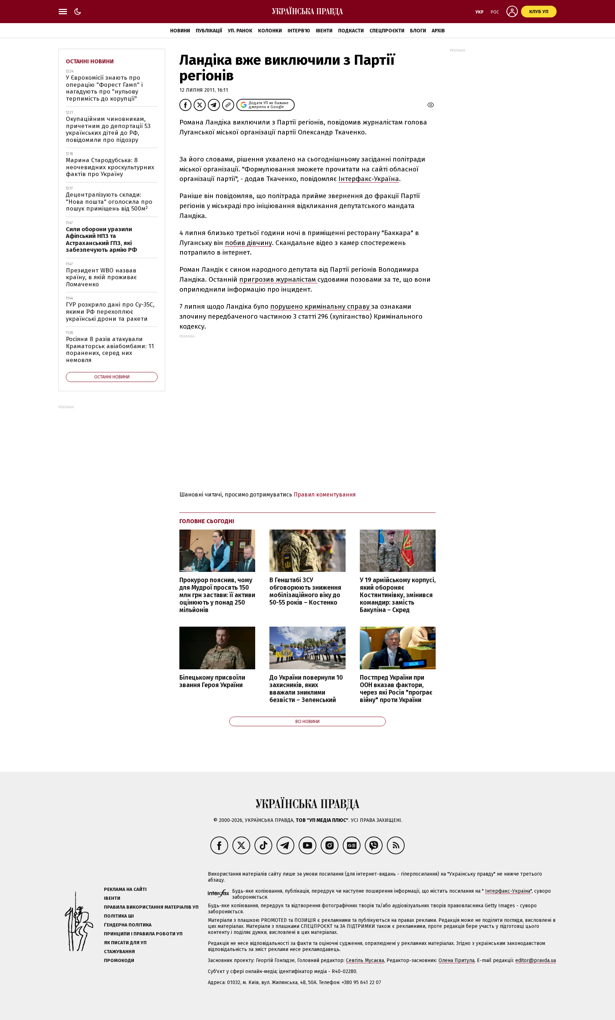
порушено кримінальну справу (320, 306)
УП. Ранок (240, 31)
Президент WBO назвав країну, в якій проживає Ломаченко (101, 277)
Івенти (324, 31)
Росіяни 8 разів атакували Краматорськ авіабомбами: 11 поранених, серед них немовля (110, 349)
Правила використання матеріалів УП (151, 907)
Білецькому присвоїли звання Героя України (212, 681)
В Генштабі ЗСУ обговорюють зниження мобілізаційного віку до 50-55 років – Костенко (305, 591)
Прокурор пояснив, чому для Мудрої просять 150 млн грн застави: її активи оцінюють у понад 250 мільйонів (217, 595)
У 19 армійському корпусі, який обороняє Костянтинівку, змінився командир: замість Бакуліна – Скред (398, 595)
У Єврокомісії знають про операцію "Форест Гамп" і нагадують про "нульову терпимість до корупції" (104, 88)
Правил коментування (325, 494)
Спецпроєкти (386, 31)
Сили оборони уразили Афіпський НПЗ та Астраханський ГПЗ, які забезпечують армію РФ (101, 239)
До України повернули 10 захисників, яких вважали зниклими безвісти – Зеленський (306, 689)
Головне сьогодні (206, 521)
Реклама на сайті (125, 889)
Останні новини (90, 61)
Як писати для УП (125, 942)
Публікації (209, 31)
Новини (180, 31)
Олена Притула (456, 960)
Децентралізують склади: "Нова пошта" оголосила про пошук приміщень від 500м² (109, 201)
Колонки (270, 31)
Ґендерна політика (128, 925)
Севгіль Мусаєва (365, 960)
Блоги (418, 31)
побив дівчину (248, 243)
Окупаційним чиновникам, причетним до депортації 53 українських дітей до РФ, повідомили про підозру (108, 129)
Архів (438, 31)
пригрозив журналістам (278, 279)
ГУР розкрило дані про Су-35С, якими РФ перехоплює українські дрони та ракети (110, 311)
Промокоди (119, 960)
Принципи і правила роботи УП (143, 933)
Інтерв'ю (299, 31)
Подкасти (351, 31)
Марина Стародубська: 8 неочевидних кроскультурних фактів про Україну (110, 167)
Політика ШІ (119, 916)
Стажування (119, 951)
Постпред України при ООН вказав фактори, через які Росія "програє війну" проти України (396, 689)
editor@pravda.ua (535, 960)
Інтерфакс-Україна (368, 179)
